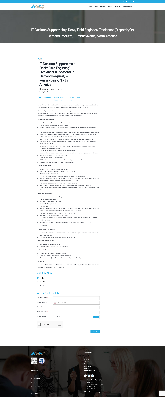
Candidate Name (42, 297)
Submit (95, 331)
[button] (56, 378)
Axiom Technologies (52, 89)
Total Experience (42, 312)
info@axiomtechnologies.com (95, 392)
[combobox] (55, 302)
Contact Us (87, 366)
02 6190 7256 (91, 389)
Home (85, 357)
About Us (86, 359)
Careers (86, 364)
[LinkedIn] (85, 375)
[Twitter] (89, 375)
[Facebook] (92, 375)
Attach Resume (42, 316)
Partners (86, 368)
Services (86, 361)
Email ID (40, 307)
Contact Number (42, 302)
